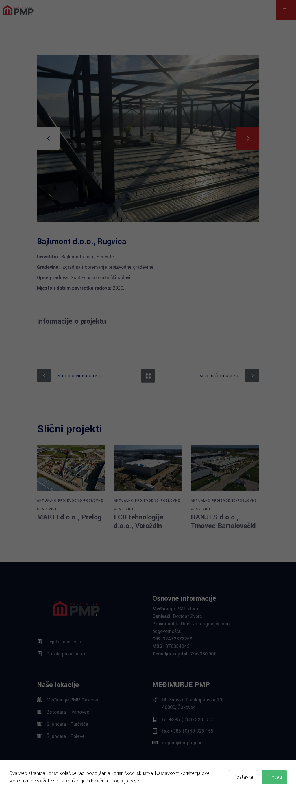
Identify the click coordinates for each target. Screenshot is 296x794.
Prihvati (274, 777)
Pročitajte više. (125, 781)
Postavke (243, 777)
